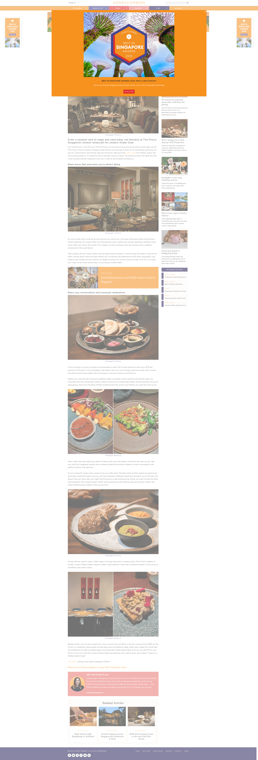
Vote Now (129, 92)
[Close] (205, 12)
